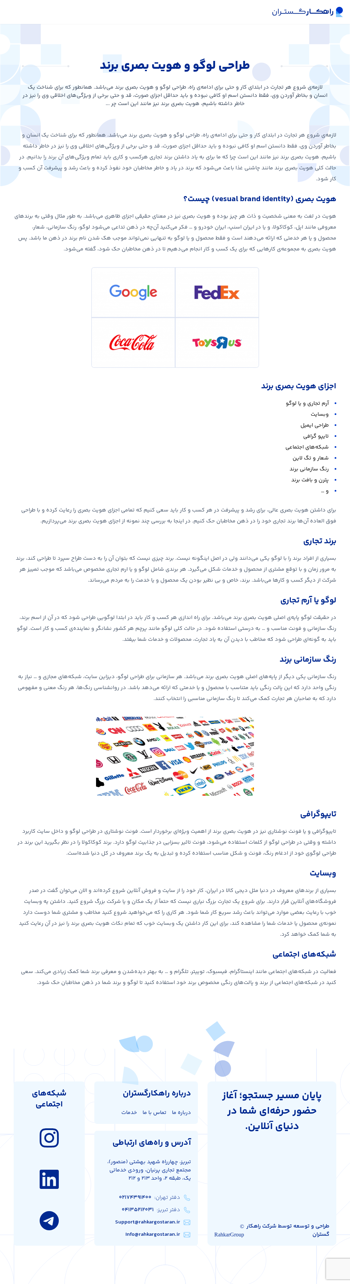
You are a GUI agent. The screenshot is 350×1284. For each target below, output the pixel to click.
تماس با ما (154, 1112)
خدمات (129, 1112)
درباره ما (181, 1112)
